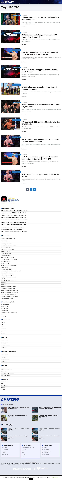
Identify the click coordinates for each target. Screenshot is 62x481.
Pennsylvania (5, 449)
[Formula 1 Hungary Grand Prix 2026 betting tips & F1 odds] (35, 433)
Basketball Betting (5, 382)
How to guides (4, 240)
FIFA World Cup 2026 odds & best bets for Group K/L (12, 227)
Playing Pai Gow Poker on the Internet (9, 280)
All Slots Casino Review (6, 253)
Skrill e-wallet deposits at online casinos (9, 296)
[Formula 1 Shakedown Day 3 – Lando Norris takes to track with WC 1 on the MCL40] (35, 412)
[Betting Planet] (7, 1)
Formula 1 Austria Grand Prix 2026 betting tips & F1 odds (13, 224)
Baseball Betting (4, 310)
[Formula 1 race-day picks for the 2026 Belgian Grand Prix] (4, 441)
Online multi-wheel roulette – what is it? (9, 290)
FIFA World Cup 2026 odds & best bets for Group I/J (12, 229)
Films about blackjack (5, 261)
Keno (2, 331)
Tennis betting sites (5, 304)
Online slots (3, 278)
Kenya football (4, 371)
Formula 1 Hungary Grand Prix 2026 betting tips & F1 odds (13, 212)
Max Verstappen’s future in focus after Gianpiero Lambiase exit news (18, 408)
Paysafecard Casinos (5, 345)
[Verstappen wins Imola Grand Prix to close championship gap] (35, 420)
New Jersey (4, 447)
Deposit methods (4, 340)
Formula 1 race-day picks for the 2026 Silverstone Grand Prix (14, 220)
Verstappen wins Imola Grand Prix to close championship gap (48, 416)
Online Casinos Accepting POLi (7, 249)
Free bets (24, 449)
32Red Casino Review (5, 251)
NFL (2, 314)
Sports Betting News (16, 50)
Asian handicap (4, 308)
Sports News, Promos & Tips (28, 447)
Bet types (3, 389)
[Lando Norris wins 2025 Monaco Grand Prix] (4, 420)
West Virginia (5, 454)
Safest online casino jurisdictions (8, 238)
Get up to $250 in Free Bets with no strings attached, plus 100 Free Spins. (13, 200)
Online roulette (45, 452)
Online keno (3, 282)
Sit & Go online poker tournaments (8, 294)
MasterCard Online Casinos (7, 247)
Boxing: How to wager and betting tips (9, 312)
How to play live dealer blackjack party (9, 265)
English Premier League (6, 375)
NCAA (2, 383)
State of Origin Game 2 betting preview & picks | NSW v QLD (14, 231)
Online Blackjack (4, 267)
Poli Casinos (3, 343)
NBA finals (3, 387)
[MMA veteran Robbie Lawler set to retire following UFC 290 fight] (10, 123)
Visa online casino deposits (7, 298)
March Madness (4, 385)
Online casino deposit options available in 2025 (11, 271)
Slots (2, 324)
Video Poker (3, 330)
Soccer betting (4, 368)
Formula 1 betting (4, 306)
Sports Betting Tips (17, 15)
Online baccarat (45, 454)
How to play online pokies (6, 244)
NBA (23, 456)
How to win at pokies (5, 242)
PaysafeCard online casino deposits (8, 246)
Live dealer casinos (5, 263)
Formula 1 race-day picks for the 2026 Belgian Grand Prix (13, 215)
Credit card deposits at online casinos (9, 259)
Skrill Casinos (4, 347)
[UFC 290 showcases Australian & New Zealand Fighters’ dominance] (10, 89)
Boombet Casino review (6, 255)
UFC (23, 451)
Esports (23, 454)
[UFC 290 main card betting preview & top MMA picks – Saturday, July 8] (10, 36)
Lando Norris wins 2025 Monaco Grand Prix (17, 415)
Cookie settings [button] (55, 477)
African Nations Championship (7, 373)
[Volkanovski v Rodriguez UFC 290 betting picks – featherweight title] (10, 19)
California (4, 452)
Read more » (24, 27)
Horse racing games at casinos (7, 257)
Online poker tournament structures (8, 286)
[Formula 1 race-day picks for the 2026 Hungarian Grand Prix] (4, 433)
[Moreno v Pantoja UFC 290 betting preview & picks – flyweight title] (10, 106)
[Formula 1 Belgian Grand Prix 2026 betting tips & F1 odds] (35, 441)
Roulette (2, 326)
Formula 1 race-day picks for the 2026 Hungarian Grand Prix (14, 210)
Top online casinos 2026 (6, 269)
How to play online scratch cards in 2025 (9, 292)
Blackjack (3, 322)
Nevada (3, 451)
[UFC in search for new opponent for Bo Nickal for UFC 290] (10, 176)
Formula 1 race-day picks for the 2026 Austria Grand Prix (13, 222)
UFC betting (3, 316)
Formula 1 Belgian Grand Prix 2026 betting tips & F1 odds (13, 217)
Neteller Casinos (4, 342)
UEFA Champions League (6, 369)
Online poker (3, 284)
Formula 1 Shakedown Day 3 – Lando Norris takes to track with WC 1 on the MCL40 (50, 408)
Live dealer (3, 333)
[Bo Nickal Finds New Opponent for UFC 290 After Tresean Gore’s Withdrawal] (10, 141)
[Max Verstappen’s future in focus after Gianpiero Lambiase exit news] (4, 412)
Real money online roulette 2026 (8, 288)
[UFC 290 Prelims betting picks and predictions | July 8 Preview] (10, 71)
